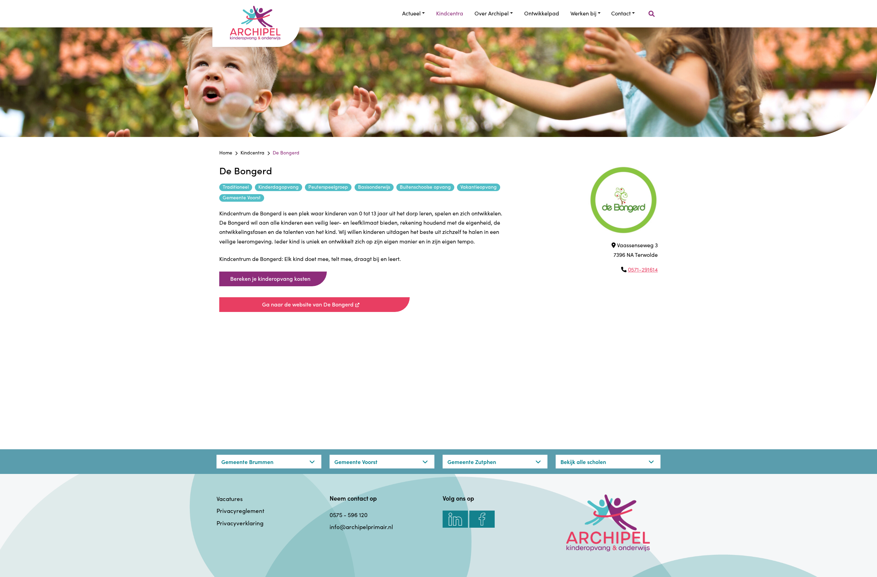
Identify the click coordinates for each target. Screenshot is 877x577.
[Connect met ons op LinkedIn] (455, 519)
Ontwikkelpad (541, 13)
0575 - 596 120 (349, 515)
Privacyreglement (240, 511)
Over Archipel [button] (491, 13)
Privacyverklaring (240, 523)
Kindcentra (449, 13)
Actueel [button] (411, 13)
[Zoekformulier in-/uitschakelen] (651, 13)
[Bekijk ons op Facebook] (482, 519)
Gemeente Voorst (356, 461)
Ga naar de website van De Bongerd (332, 304)
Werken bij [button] (583, 13)
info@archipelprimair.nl (361, 527)
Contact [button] (621, 13)
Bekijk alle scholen (583, 461)
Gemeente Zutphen (471, 461)
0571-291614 (643, 269)
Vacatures (230, 499)
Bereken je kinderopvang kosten (270, 278)
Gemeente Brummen (247, 461)
